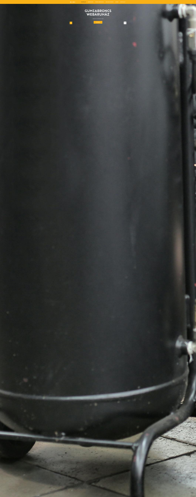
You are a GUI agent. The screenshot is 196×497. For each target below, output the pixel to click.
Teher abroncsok (99, 1)
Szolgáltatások (109, 1)
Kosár (116, 1)
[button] (71, 23)
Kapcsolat (122, 1)
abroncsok (90, 1)
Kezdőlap (83, 1)
